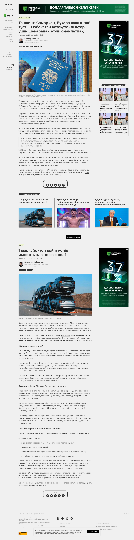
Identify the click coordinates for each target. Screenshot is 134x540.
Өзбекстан (31, 46)
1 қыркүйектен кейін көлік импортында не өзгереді (34, 200)
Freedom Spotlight (7, 59)
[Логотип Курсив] (8, 4)
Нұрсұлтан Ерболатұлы (34, 262)
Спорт (11, 41)
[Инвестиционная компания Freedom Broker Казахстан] (8, 15)
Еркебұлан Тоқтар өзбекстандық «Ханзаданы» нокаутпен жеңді (73, 202)
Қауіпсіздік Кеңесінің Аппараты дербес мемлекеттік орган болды (110, 202)
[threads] (67, 518)
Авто (11, 22)
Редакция (10, 52)
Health (11, 39)
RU (7, 9)
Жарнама (10, 54)
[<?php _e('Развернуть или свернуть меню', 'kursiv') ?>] (12, 65)
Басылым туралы (65, 523)
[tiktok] (62, 518)
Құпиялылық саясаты (102, 523)
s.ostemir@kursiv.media (31, 42)
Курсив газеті (9, 27)
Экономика (9, 36)
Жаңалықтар (9, 20)
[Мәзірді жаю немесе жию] (12, 47)
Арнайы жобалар (8, 56)
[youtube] (72, 518)
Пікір (11, 25)
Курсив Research (8, 29)
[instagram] (58, 518)
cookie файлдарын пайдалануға (57, 533)
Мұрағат (62, 526)
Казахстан (10, 67)
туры (87, 172)
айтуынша (65, 335)
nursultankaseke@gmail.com (33, 266)
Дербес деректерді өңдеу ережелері (106, 526)
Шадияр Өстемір (31, 39)
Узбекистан (9, 69)
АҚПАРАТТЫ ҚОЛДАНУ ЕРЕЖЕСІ (104, 529)
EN (10, 9)
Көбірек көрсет (73, 237)
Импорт (29, 270)
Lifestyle (10, 34)
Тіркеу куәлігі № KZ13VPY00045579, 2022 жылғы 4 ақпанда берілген (34, 523)
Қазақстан (22, 46)
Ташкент (38, 46)
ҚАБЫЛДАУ (92, 531)
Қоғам (11, 32)
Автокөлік (22, 270)
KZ (12, 9)
